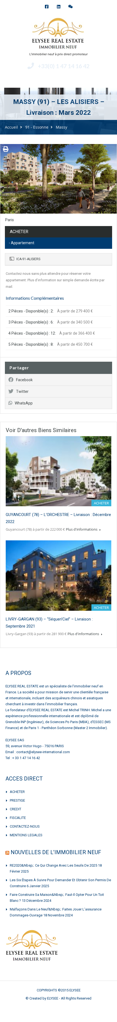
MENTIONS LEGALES (26, 835)
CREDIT (15, 809)
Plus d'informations (82, 529)
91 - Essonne (36, 127)
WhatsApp (24, 403)
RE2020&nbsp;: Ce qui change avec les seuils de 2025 (53, 865)
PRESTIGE (17, 800)
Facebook (24, 380)
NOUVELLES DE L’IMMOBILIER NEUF (56, 852)
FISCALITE (18, 818)
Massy (61, 127)
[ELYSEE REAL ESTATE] (58, 34)
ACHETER (17, 792)
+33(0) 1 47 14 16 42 (64, 66)
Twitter (22, 391)
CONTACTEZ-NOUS (25, 826)
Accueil (11, 127)
